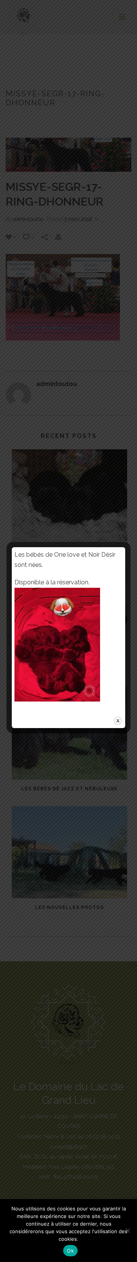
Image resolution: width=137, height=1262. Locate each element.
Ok (70, 1251)
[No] (127, 1230)
